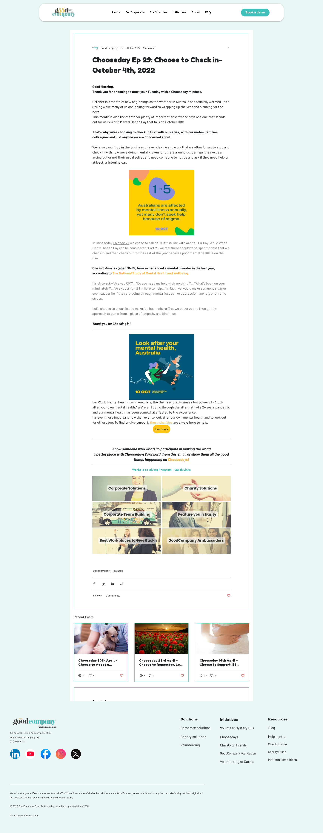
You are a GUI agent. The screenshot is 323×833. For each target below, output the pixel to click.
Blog (271, 728)
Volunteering (190, 745)
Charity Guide (277, 752)
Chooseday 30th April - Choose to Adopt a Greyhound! (97, 662)
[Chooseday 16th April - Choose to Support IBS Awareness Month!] (222, 638)
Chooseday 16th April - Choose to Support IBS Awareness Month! (219, 662)
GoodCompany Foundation (238, 753)
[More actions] (228, 48)
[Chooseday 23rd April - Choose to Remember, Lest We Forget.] (162, 638)
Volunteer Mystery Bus (237, 728)
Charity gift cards (233, 745)
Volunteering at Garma (237, 761)
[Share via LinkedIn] (112, 584)
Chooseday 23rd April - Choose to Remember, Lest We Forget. (161, 662)
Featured (118, 570)
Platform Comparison (282, 759)
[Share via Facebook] (94, 584)
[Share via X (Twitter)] (103, 584)
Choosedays (229, 737)
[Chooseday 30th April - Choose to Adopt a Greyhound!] (101, 638)
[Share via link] (121, 584)
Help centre (277, 736)
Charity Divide (277, 744)
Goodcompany (101, 570)
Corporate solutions (195, 728)
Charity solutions (193, 736)
